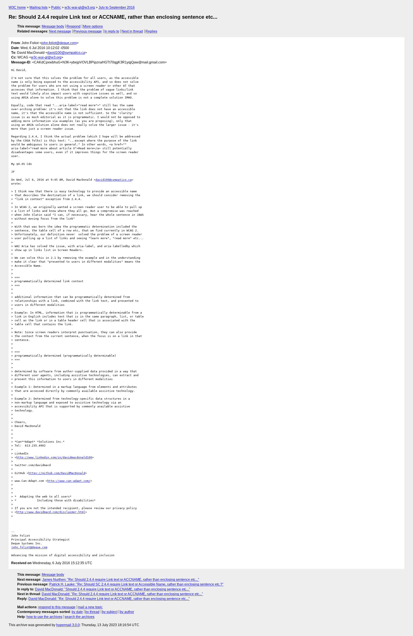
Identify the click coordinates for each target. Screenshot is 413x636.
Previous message (87, 31)
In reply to (111, 31)
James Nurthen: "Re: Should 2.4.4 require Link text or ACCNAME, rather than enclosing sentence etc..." (120, 579)
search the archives (79, 617)
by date (77, 612)
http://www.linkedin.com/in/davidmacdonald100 (54, 457)
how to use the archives (44, 617)
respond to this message (57, 607)
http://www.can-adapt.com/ (68, 480)
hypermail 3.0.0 (68, 625)
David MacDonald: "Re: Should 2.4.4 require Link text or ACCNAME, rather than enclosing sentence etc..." (122, 594)
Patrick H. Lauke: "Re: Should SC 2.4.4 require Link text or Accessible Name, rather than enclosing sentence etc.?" (136, 584)
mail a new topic (90, 607)
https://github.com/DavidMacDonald (56, 473)
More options (93, 26)
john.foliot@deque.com (59, 43)
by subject (109, 612)
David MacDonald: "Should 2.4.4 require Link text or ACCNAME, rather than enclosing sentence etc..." (112, 589)
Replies (151, 31)
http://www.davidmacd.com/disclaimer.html (50, 512)
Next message (60, 31)
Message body (53, 26)
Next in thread (132, 31)
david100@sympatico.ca (66, 52)
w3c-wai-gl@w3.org (80, 7)
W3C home (17, 7)
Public (56, 7)
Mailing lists (38, 7)
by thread (92, 612)
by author (127, 612)
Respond (73, 26)
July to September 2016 (117, 7)
